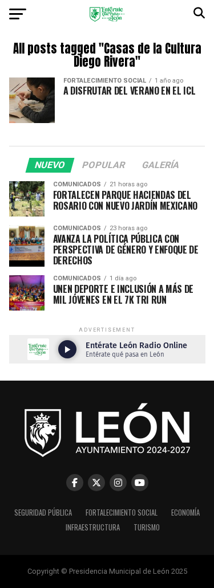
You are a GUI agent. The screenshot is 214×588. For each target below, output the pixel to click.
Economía (185, 512)
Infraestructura (93, 527)
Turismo (147, 527)
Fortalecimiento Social (122, 512)
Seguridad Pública (43, 512)
